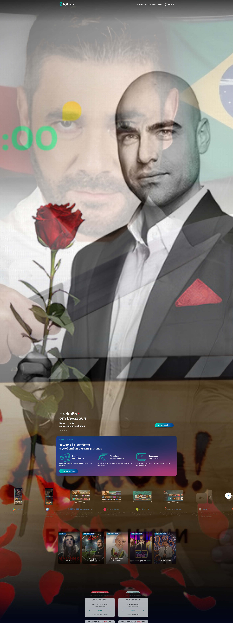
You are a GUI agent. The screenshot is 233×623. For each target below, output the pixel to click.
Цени (160, 4)
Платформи (150, 4)
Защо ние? (138, 4)
